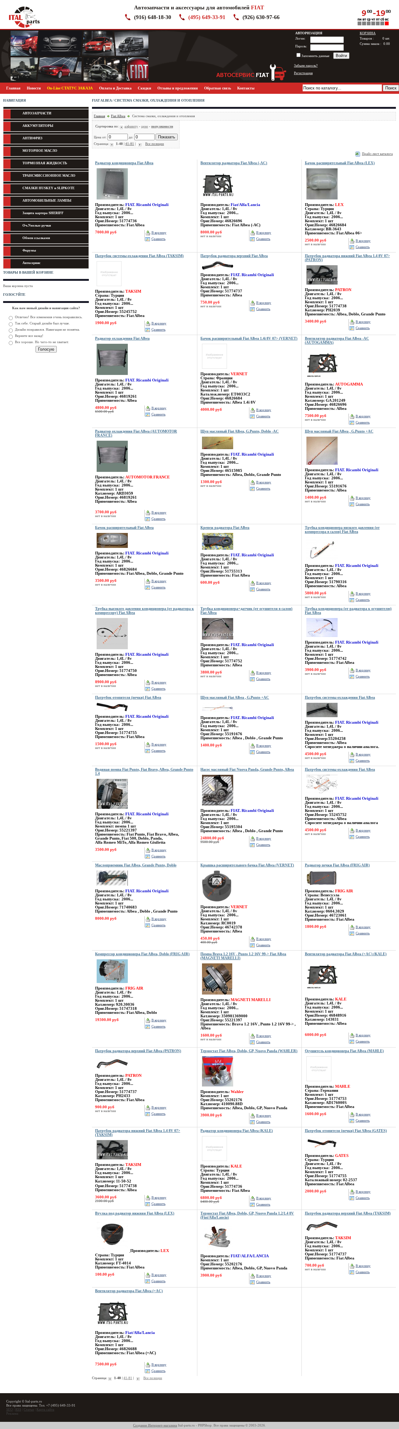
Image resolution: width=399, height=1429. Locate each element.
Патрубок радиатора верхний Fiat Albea (234, 256)
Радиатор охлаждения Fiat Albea (122, 338)
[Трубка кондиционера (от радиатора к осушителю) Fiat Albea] (322, 639)
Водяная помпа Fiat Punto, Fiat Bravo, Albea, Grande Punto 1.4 (144, 771)
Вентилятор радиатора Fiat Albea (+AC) (129, 1291)
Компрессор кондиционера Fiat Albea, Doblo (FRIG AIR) (142, 954)
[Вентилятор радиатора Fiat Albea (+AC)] (112, 1329)
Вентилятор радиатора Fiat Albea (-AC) (233, 163)
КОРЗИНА (368, 33)
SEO (9, 1409)
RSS (18, 1409)
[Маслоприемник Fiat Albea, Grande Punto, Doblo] (112, 888)
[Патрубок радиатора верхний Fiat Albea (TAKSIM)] (322, 1234)
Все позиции (154, 144)
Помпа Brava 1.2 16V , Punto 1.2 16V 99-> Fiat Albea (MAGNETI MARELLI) (243, 956)
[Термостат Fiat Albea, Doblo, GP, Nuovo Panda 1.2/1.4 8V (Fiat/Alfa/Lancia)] (217, 1252)
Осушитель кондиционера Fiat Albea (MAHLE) (344, 1051)
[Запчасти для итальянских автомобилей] (24, 28)
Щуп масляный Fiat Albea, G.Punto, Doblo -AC (239, 431)
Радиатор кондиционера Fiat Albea (124, 163)
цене (144, 126)
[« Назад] (112, 144)
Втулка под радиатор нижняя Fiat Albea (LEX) (134, 1213)
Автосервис (31, 263)
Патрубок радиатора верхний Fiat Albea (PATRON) (138, 1051)
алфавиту (131, 126)
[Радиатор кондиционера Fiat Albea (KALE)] (214, 1163)
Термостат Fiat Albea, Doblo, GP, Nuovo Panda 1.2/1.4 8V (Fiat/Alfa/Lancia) (247, 1215)
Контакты (245, 88)
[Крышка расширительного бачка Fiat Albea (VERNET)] (216, 903)
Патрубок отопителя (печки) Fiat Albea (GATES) (346, 1131)
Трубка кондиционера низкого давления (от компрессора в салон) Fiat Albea (342, 529)
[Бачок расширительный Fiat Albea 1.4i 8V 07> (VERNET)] (214, 370)
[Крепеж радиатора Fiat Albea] (217, 552)
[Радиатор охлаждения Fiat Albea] (112, 377)
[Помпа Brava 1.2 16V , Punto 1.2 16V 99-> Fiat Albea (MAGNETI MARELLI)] (217, 996)
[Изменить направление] (122, 126)
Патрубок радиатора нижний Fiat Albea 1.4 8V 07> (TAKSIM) (137, 1133)
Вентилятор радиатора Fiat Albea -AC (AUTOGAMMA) (337, 340)
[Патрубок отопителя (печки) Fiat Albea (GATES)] (322, 1152)
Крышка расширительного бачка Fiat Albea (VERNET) (247, 865)
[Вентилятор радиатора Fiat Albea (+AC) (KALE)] (322, 992)
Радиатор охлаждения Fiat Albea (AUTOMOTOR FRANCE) (136, 433)
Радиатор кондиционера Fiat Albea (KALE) (236, 1131)
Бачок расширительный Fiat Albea (124, 527)
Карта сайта (45, 1409)
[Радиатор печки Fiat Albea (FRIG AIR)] (322, 888)
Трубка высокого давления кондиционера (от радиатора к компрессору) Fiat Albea (144, 611)
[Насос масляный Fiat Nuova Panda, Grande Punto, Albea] (217, 807)
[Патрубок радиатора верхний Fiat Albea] (217, 271)
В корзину (158, 232)
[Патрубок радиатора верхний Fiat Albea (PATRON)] (112, 1072)
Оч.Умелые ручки (36, 225)
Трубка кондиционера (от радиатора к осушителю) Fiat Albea (348, 611)
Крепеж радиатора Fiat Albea (224, 527)
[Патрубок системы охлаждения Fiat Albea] (322, 719)
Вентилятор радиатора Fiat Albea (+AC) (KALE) (346, 954)
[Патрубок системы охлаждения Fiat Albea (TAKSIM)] (109, 288)
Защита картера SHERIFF (43, 213)
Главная (13, 88)
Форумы (29, 250)
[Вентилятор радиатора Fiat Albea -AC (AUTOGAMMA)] (322, 381)
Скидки (144, 88)
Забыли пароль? (306, 65)
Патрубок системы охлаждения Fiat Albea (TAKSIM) (139, 256)
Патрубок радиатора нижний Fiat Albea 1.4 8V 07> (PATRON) (347, 258)
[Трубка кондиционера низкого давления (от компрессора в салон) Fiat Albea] (322, 562)
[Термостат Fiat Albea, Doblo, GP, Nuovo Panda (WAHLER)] (217, 1088)
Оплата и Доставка (115, 88)
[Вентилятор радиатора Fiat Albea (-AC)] (217, 201)
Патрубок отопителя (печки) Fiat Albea (128, 697)
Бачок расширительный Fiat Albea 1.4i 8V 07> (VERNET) (248, 338)
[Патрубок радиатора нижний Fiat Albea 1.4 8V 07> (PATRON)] (322, 286)
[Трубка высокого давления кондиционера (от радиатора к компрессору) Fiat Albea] (112, 651)
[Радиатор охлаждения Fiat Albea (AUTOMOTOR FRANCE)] (112, 474)
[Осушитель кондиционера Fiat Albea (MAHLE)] (319, 1083)
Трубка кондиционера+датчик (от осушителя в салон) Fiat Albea (246, 611)
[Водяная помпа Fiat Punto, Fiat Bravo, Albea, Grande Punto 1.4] (112, 811)
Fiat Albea (118, 116)
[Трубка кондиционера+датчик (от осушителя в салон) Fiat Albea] (217, 641)
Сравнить (158, 239)
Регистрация (303, 73)
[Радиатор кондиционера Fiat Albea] (112, 201)
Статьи (29, 1409)
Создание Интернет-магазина (155, 1425)
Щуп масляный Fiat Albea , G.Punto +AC (339, 431)
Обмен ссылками (36, 238)
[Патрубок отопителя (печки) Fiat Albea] (112, 713)
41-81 (129, 144)
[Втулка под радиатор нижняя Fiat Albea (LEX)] (112, 1251)
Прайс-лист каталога (377, 154)
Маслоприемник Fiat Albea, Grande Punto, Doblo (135, 865)
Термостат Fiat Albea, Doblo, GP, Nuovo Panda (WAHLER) (248, 1051)
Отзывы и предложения (177, 88)
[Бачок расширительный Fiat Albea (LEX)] (322, 201)
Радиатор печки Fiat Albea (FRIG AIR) (337, 865)
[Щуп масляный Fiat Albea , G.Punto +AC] (322, 466)
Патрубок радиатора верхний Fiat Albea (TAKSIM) (348, 1213)
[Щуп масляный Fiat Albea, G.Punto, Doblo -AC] (217, 451)
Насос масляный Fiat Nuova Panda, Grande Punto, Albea (247, 769)
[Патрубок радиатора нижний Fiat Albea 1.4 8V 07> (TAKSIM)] (112, 1161)
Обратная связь (217, 88)
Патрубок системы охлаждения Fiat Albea (340, 697)
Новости (34, 88)
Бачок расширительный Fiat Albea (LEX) (340, 163)
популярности (162, 126)
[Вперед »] (139, 144)
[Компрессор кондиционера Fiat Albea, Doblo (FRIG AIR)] (112, 985)
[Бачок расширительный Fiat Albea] (112, 550)
